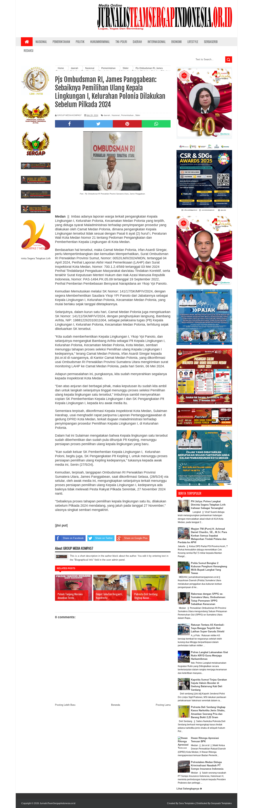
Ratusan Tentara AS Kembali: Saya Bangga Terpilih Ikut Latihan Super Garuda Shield (207, 628)
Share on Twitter (104, 538)
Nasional (115, 115)
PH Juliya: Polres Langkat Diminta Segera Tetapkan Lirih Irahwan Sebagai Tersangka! (208, 504)
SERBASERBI (211, 41)
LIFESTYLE (192, 41)
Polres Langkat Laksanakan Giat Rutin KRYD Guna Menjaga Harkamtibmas (209, 655)
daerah (107, 115)
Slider (137, 115)
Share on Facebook (73, 538)
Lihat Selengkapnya (188, 788)
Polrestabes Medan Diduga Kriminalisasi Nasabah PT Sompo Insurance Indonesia (207, 765)
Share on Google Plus (136, 538)
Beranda (115, 704)
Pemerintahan (127, 115)
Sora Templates (187, 803)
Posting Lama (163, 704)
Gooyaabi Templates (221, 803)
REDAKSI (28, 50)
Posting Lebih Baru (65, 704)
